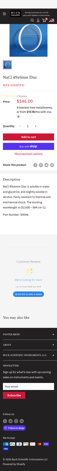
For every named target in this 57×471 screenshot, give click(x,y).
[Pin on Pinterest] (41, 165)
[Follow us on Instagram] (16, 421)
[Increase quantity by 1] (36, 126)
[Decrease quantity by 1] (20, 126)
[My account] (38, 20)
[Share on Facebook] (35, 165)
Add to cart (28, 137)
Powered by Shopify (14, 464)
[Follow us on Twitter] (10, 421)
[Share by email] (52, 165)
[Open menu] (4, 14)
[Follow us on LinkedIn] (22, 421)
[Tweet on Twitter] (46, 165)
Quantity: (9, 126)
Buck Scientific (13, 85)
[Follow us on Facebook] (5, 421)
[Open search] (32, 20)
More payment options (29, 153)
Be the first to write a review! (28, 294)
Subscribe (14, 395)
